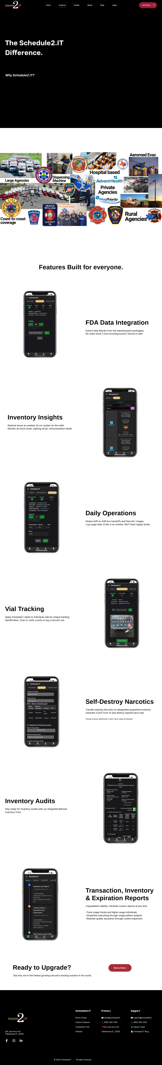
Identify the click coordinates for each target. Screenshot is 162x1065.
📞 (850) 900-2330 (139, 1022)
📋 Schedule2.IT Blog (140, 1031)
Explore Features (83, 1022)
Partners (79, 1031)
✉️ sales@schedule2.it (110, 1018)
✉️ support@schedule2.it (141, 1018)
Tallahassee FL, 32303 (110, 1031)
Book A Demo (81, 1018)
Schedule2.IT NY (82, 1027)
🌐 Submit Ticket (138, 1027)
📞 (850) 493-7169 (109, 1022)
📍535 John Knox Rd (110, 1027)
